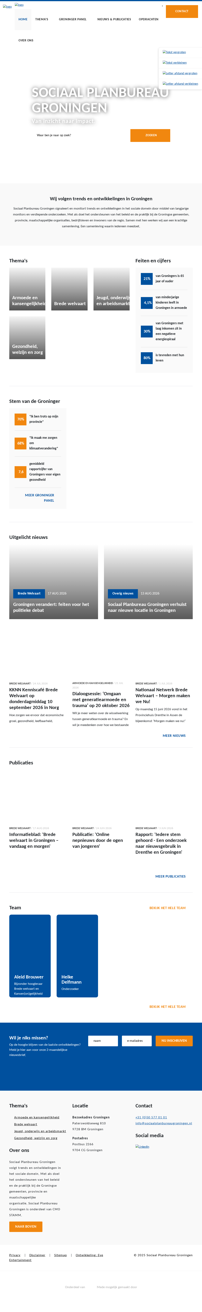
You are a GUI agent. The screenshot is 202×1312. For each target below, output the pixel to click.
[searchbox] (101, 135)
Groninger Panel (73, 19)
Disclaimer (37, 1255)
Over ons (26, 40)
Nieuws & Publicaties (114, 19)
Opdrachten (149, 19)
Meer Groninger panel (39, 498)
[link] (180, 53)
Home (23, 19)
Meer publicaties (170, 877)
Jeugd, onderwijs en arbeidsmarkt (40, 1131)
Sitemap (60, 1255)
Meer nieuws (174, 736)
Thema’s (41, 19)
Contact (182, 11)
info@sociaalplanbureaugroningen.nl (164, 1123)
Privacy (15, 1255)
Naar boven (25, 1227)
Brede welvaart (25, 1124)
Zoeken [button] (151, 135)
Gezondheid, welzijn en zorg (35, 1138)
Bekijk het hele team (168, 908)
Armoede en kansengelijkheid (36, 1117)
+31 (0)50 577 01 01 (151, 1117)
